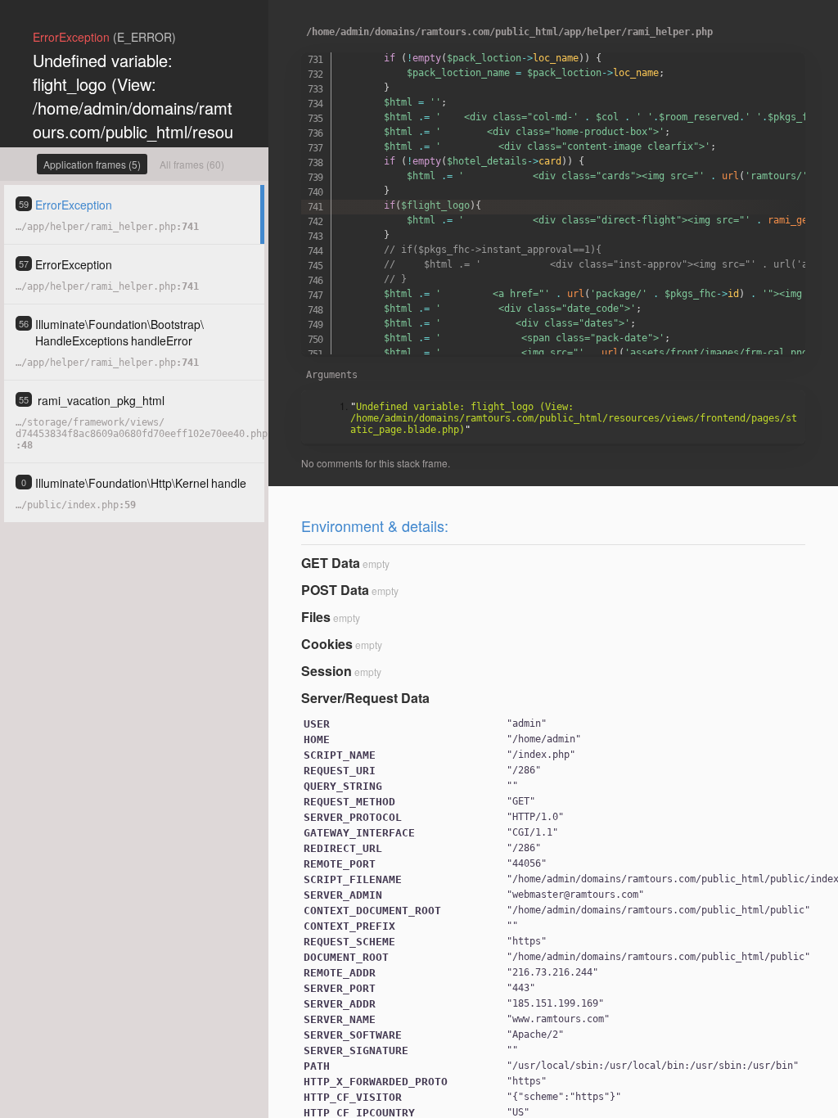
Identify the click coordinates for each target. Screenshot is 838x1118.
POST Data (335, 589)
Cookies (327, 643)
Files (316, 616)
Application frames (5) (92, 164)
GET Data (330, 562)
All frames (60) (192, 164)
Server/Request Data (365, 697)
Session (326, 670)
